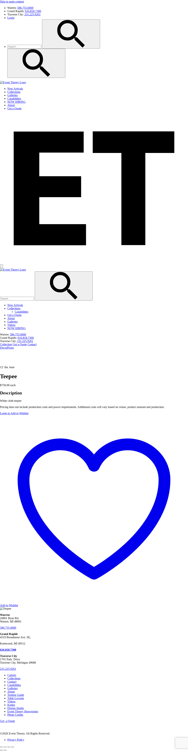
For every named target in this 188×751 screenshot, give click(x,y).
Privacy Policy (15, 739)
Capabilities (14, 98)
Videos (11, 324)
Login (10, 17)
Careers (11, 675)
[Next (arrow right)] (5, 750)
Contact (32, 344)
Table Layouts (15, 698)
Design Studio (15, 708)
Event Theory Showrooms (22, 711)
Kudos (11, 704)
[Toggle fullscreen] (5, 747)
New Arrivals (15, 88)
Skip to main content (12, 1)
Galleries (12, 95)
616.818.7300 (33, 11)
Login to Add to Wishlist (14, 413)
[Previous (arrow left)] (1, 750)
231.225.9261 (32, 14)
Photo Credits (15, 714)
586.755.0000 (25, 7)
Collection (6, 344)
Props (10, 347)
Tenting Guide (15, 694)
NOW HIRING (16, 101)
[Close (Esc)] (12, 747)
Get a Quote (14, 108)
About (11, 105)
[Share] (8, 747)
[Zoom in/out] (1, 747)
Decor (3, 347)
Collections (13, 91)
